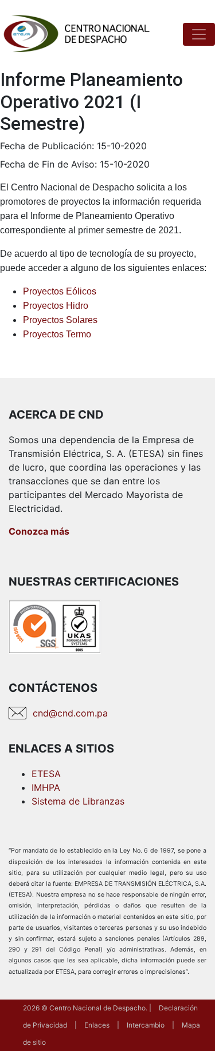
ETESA (46, 773)
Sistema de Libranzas (78, 801)
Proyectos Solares (60, 320)
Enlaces (97, 1025)
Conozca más (39, 531)
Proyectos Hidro (55, 305)
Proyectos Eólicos (59, 291)
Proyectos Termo (57, 334)
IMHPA (46, 787)
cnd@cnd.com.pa (70, 713)
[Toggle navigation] (199, 34)
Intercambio (146, 1025)
